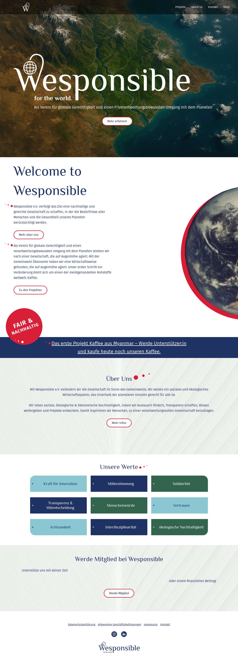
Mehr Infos (119, 423)
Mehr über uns (29, 235)
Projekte (180, 7)
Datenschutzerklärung (81, 624)
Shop (226, 7)
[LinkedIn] (124, 634)
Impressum (151, 624)
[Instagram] (114, 634)
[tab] (58, 484)
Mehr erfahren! (117, 121)
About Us (197, 7)
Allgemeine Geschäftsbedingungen (119, 624)
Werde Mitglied (119, 593)
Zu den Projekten (30, 290)
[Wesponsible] (17, 7)
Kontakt (213, 7)
